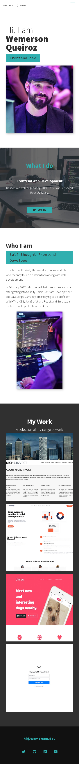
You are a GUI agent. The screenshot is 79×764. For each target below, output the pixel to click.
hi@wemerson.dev (39, 738)
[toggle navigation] (73, 3)
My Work (39, 209)
